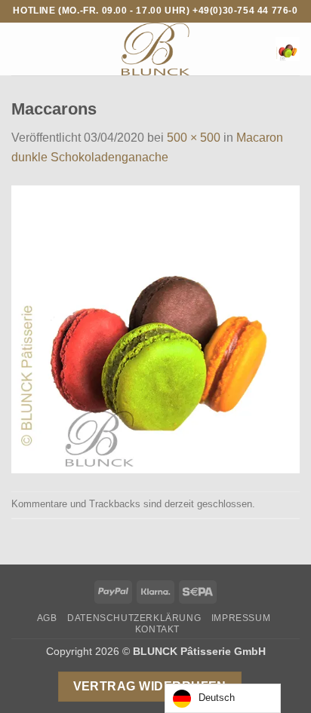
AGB (47, 618)
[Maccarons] (155, 328)
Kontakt (157, 629)
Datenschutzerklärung (134, 618)
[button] (20, 48)
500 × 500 (193, 137)
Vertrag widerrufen (149, 686)
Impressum (241, 618)
